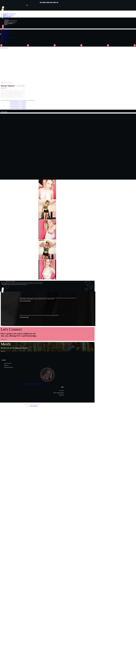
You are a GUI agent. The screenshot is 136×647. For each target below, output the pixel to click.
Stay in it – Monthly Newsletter (58, 392)
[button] (10, 8)
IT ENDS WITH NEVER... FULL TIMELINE (18, 101)
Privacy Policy (61, 394)
